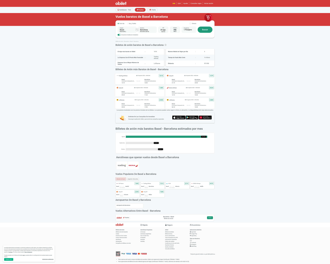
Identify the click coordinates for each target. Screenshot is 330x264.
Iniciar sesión (208, 3)
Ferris (153, 10)
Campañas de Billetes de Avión (123, 243)
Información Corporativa (171, 239)
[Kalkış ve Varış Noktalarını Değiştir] (137, 29)
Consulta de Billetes (170, 248)
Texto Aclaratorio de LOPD (171, 237)
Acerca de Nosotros (170, 235)
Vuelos (141, 10)
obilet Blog (193, 246)
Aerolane (142, 239)
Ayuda (185, 3)
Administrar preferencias (47, 259)
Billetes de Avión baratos (122, 232)
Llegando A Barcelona (132, 179)
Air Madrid (142, 237)
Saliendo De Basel (120, 179)
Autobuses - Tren (125, 10)
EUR (179, 3)
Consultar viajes (196, 3)
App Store (193, 232)
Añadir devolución (175, 28)
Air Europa (142, 232)
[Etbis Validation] (118, 254)
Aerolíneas (118, 239)
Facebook (193, 242)
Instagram (193, 244)
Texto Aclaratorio (28, 252)
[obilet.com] (125, 5)
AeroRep (142, 241)
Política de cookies (169, 241)
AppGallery (193, 235)
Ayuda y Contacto (169, 247)
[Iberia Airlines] (133, 165)
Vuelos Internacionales (121, 237)
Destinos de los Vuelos (121, 235)
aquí (24, 255)
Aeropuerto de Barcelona (123, 205)
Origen (121, 28)
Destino (142, 28)
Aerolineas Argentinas (145, 233)
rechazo (11, 252)
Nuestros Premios (169, 245)
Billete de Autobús (169, 232)
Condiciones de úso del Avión (172, 243)
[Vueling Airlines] (122, 165)
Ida (163, 27)
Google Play (194, 233)
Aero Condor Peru (144, 235)
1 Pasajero (188, 30)
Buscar (205, 30)
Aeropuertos (119, 241)
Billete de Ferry (168, 233)
